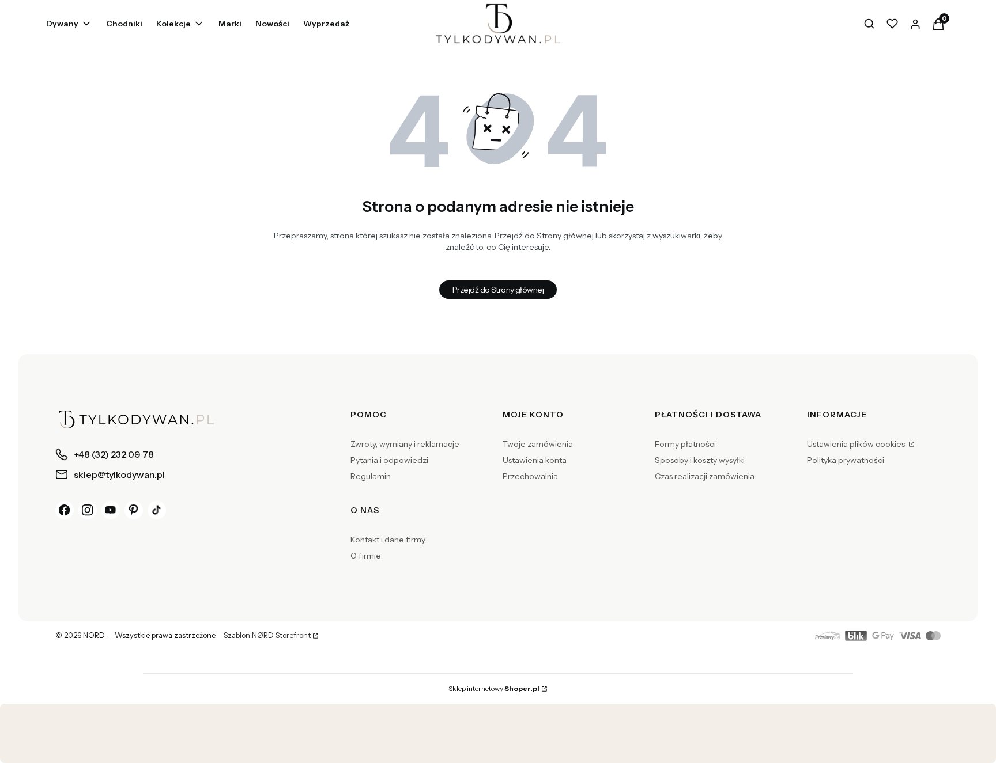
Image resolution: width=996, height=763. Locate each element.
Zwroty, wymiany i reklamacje (404, 444)
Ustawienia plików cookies (857, 444)
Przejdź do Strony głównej (498, 289)
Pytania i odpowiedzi (389, 460)
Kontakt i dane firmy (387, 539)
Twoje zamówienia (538, 444)
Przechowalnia (530, 476)
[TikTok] (157, 510)
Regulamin (370, 476)
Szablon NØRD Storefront (267, 636)
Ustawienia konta (535, 460)
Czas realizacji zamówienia (704, 476)
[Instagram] (87, 510)
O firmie (365, 556)
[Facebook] (64, 510)
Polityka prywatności (845, 460)
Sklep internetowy (494, 688)
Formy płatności (685, 444)
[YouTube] (110, 510)
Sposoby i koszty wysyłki (700, 460)
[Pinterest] (133, 510)
